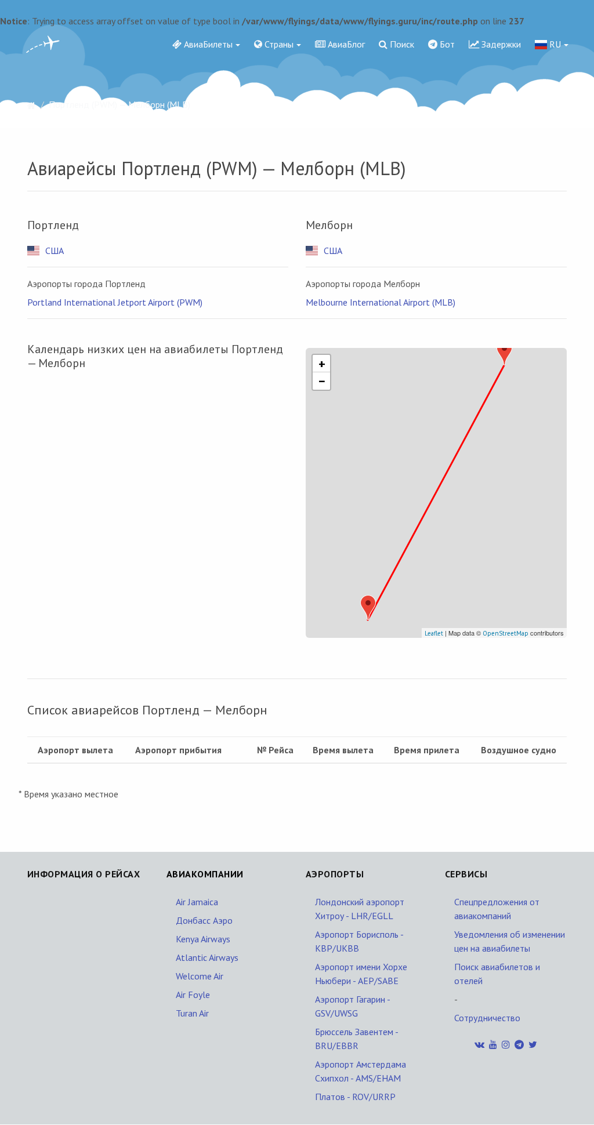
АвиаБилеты (207, 44)
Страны (278, 44)
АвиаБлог (345, 44)
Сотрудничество (487, 1018)
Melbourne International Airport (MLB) (380, 302)
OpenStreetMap (505, 633)
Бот (446, 44)
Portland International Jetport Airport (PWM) (114, 302)
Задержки (500, 44)
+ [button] (321, 363)
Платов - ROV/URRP (355, 1096)
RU (554, 44)
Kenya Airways (203, 939)
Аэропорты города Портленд (86, 283)
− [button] (321, 381)
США (54, 250)
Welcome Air (199, 976)
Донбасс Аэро (204, 920)
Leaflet (434, 633)
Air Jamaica (197, 902)
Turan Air (192, 1013)
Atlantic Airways (207, 957)
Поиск (400, 44)
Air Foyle (193, 994)
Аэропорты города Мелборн (363, 283)
